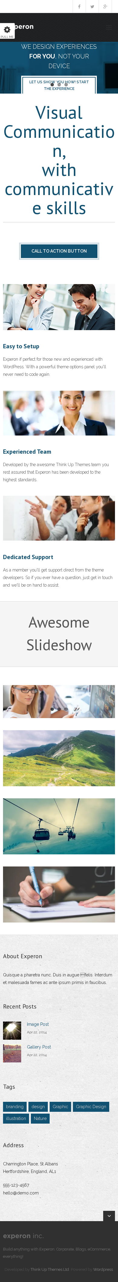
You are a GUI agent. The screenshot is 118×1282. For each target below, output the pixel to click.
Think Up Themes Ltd (50, 1269)
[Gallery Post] (12, 1053)
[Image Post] (12, 1031)
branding (15, 1106)
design (38, 1106)
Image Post (38, 1024)
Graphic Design (91, 1106)
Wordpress (103, 1269)
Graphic (60, 1106)
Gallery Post (39, 1047)
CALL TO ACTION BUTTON (59, 251)
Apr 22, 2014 (37, 1032)
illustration (16, 1118)
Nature (40, 1118)
